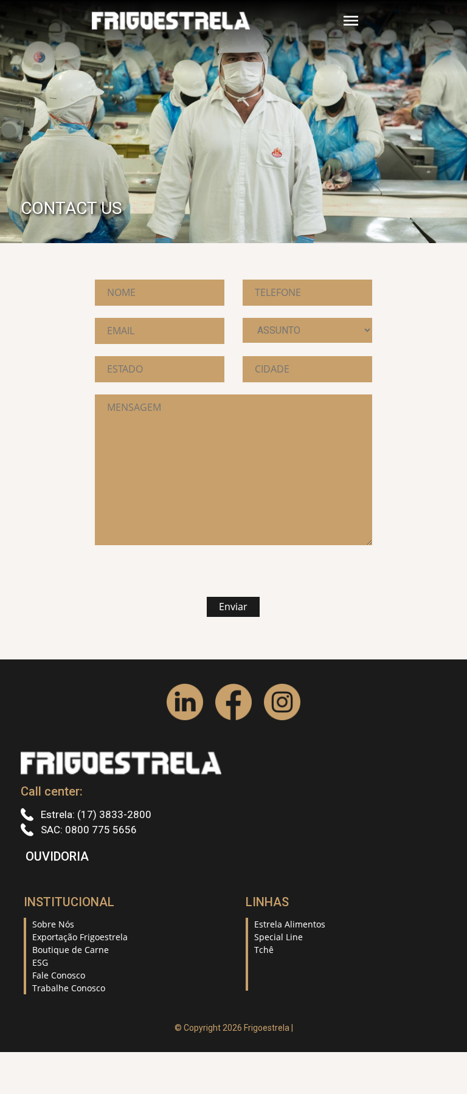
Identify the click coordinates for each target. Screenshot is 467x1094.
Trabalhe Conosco (68, 988)
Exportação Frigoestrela (80, 937)
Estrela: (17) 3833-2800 (94, 814)
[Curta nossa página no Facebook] (233, 702)
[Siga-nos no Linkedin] (185, 702)
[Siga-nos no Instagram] (282, 702)
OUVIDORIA (57, 856)
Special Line (278, 937)
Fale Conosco (58, 975)
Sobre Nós (53, 924)
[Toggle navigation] (351, 21)
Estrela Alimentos (289, 924)
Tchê (264, 949)
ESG (40, 962)
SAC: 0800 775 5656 (87, 830)
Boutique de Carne (70, 949)
